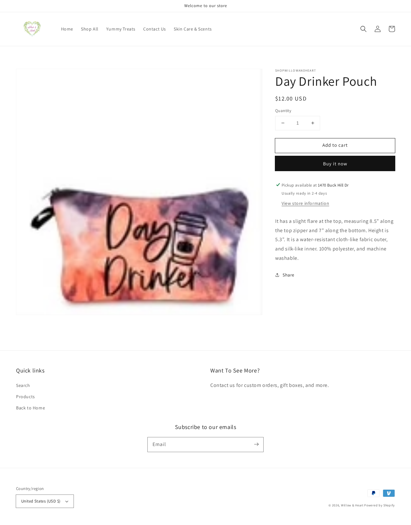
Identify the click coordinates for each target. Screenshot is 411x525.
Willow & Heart (352, 505)
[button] (363, 29)
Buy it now (335, 163)
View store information (305, 203)
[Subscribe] (256, 444)
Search (23, 385)
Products (25, 396)
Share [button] (288, 274)
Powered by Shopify (379, 505)
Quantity (283, 110)
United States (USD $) (40, 501)
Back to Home (30, 408)
